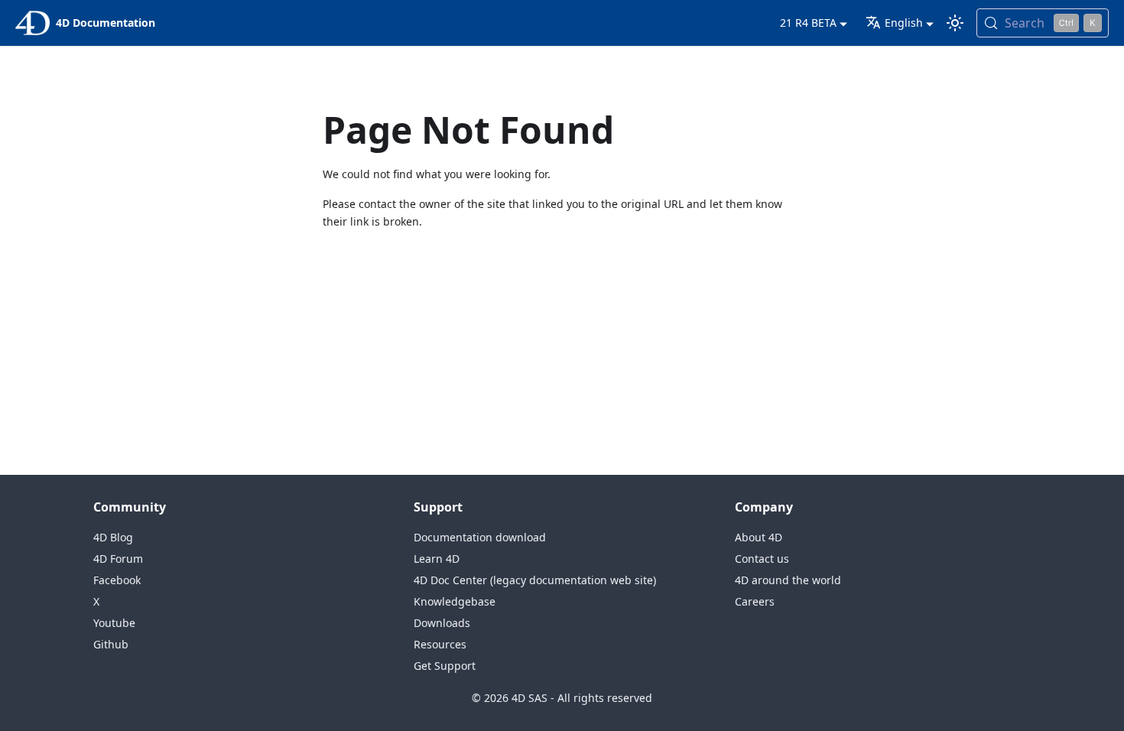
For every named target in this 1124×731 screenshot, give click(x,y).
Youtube (114, 623)
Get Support (445, 665)
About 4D (758, 537)
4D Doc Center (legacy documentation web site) (535, 580)
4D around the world (788, 580)
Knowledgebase (454, 601)
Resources (440, 644)
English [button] (904, 22)
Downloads (442, 623)
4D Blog (113, 537)
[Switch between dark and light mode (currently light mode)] (955, 23)
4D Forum (118, 558)
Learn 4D (437, 558)
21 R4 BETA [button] (808, 22)
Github (110, 644)
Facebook (117, 580)
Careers (755, 601)
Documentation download (480, 537)
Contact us (762, 558)
